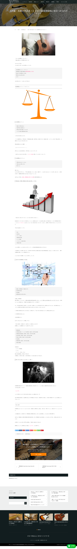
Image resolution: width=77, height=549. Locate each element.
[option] (39, 520)
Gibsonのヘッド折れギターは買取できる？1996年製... (37, 492)
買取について (36, 1)
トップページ (24, 1)
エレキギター (30, 523)
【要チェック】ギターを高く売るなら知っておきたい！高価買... (58, 500)
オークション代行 (64, 1)
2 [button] (38, 529)
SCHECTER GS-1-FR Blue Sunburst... (60, 521)
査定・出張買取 (38, 454)
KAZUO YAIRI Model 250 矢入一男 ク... (37, 502)
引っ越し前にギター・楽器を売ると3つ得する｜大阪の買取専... (37, 496)
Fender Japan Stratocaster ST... (36, 499)
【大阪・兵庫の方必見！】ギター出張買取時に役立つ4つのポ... (58, 496)
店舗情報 (52, 1)
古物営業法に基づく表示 (43, 540)
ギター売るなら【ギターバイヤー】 (14, 2)
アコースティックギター (16, 525)
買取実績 (42, 1)
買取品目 (47, 1)
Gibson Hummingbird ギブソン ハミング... (38, 504)
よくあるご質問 (37, 540)
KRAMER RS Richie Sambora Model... (30, 521)
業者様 (58, 1)
